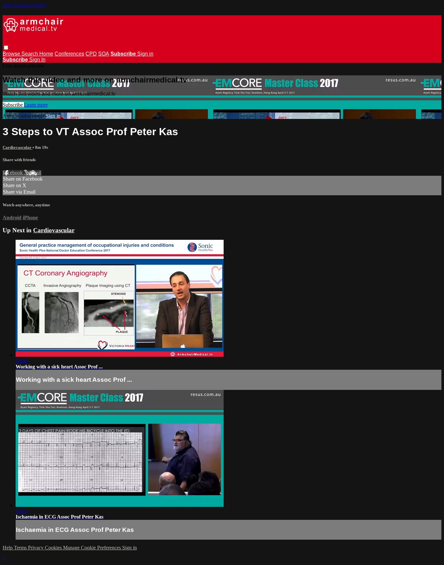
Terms (21, 547)
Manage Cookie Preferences (92, 547)
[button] (6, 47)
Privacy (36, 547)
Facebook (13, 172)
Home (46, 54)
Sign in (145, 54)
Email (35, 172)
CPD (91, 54)
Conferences (69, 54)
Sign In (37, 59)
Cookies (54, 547)
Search (30, 54)
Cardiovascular (18, 147)
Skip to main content (24, 5)
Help (8, 547)
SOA (103, 54)
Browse (12, 54)
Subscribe (13, 105)
